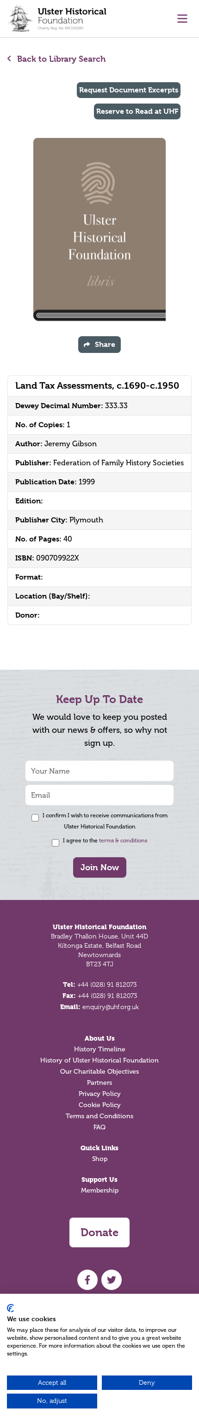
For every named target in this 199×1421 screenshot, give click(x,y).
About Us (100, 1038)
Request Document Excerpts (128, 89)
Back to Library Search (60, 59)
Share (105, 344)
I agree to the (105, 840)
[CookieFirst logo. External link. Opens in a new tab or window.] (10, 1308)
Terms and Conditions (99, 1116)
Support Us (99, 1179)
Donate (99, 1232)
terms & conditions (123, 840)
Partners (99, 1083)
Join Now (100, 867)
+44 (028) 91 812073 (107, 984)
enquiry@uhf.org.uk (110, 1006)
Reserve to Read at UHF (137, 111)
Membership (99, 1190)
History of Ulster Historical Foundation (99, 1060)
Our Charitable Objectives (99, 1072)
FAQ (99, 1127)
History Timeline (99, 1049)
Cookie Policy (100, 1105)
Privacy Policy (100, 1094)
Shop (99, 1159)
